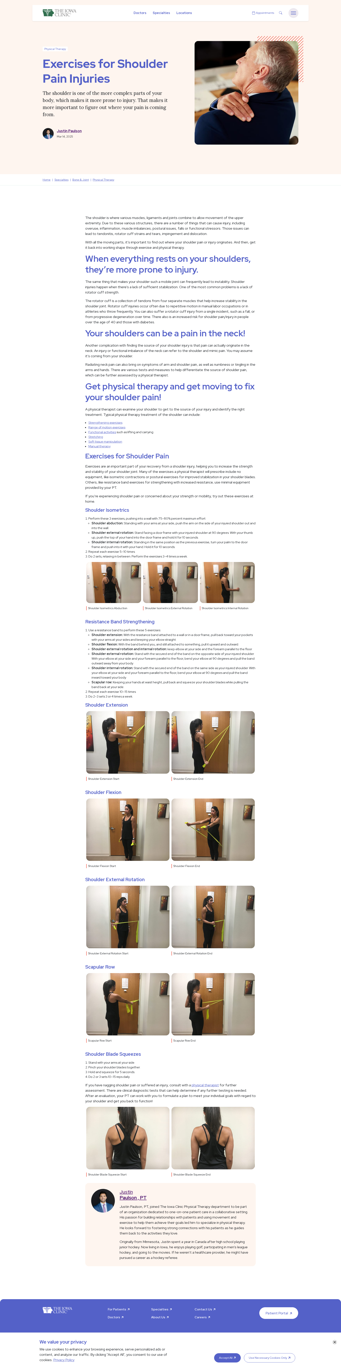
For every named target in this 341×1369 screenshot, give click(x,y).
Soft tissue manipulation (105, 442)
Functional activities (102, 432)
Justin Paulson (69, 131)
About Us (158, 1317)
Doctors (140, 13)
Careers (201, 1317)
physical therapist (205, 1085)
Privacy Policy (63, 1360)
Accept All (225, 1358)
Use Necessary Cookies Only (268, 1358)
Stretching (95, 437)
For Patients (117, 1309)
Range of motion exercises (106, 427)
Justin (133, 1195)
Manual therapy (99, 446)
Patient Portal (277, 1313)
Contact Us (203, 1309)
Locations (184, 13)
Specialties (161, 13)
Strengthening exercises (105, 423)
